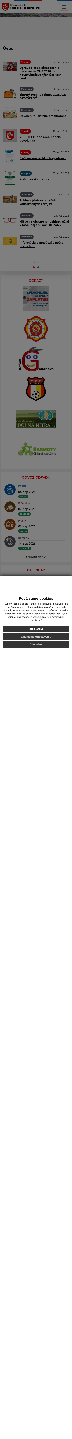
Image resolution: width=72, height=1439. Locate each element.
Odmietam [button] (36, 644)
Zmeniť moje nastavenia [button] (36, 636)
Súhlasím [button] (36, 629)
